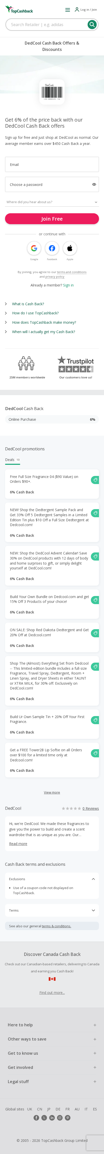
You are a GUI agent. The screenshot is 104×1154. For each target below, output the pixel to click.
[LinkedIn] (52, 1118)
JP (48, 1109)
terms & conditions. (56, 926)
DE (58, 1109)
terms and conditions (71, 272)
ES (95, 1109)
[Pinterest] (67, 1118)
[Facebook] (36, 1118)
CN (39, 1109)
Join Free (52, 218)
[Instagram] (60, 1118)
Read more (18, 843)
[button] (68, 9)
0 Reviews (91, 808)
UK (29, 1109)
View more (52, 792)
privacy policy (54, 276)
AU (77, 1109)
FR (67, 1109)
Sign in (68, 285)
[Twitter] (44, 1118)
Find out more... (52, 992)
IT (86, 1109)
